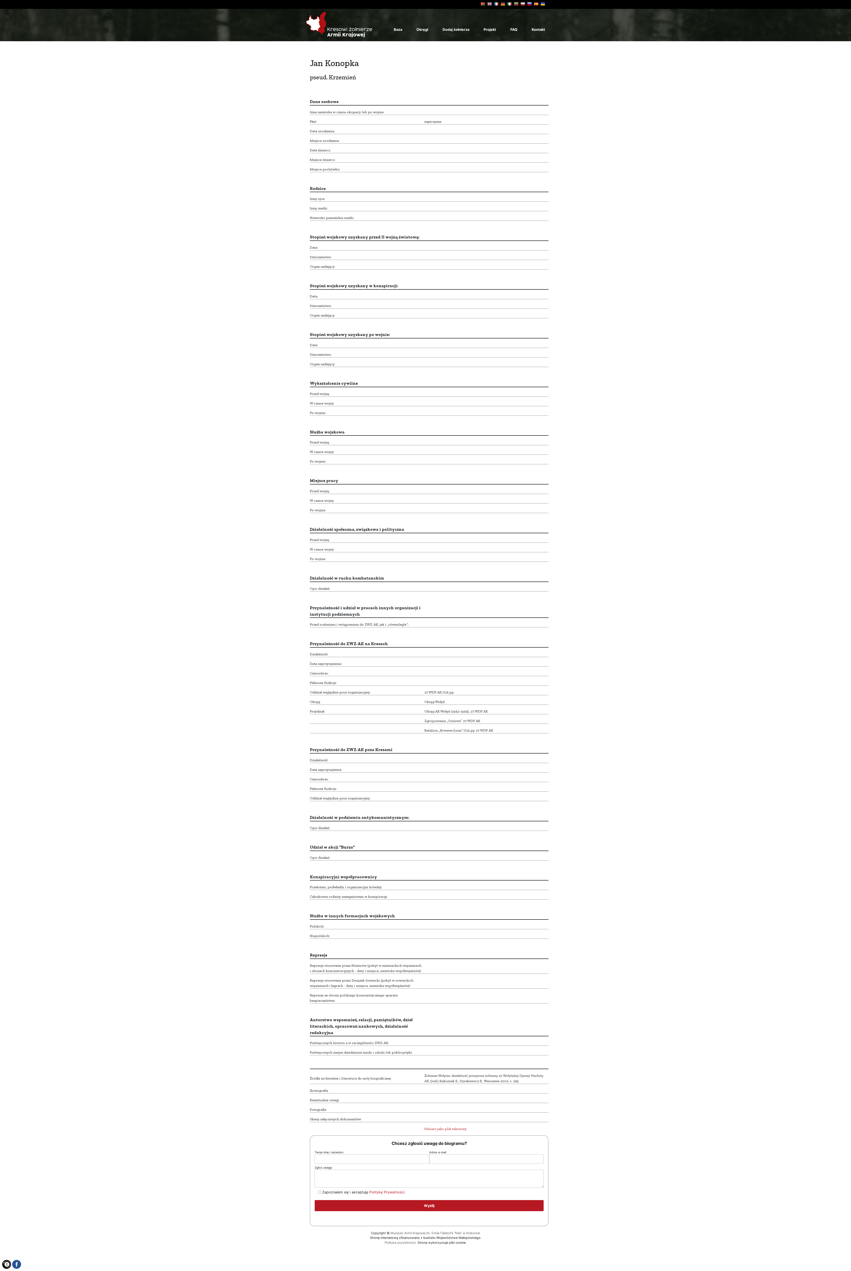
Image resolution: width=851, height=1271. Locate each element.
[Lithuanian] (516, 4)
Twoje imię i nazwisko (329, 1152)
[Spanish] (536, 4)
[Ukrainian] (543, 4)
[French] (496, 4)
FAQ (513, 29)
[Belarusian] (483, 4)
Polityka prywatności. (401, 1242)
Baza (398, 29)
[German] (503, 4)
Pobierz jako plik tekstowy (445, 1129)
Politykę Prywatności (386, 1192)
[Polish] (523, 4)
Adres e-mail (437, 1152)
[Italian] (509, 4)
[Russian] (529, 4)
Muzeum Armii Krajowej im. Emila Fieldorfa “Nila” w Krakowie (435, 1233)
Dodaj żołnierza (456, 29)
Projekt (490, 29)
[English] (489, 4)
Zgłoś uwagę (323, 1167)
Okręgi (422, 29)
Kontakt (538, 29)
